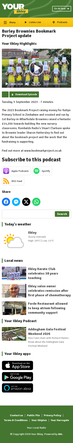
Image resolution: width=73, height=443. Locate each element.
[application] (36, 68)
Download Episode (26, 94)
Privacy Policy (52, 415)
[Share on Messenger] (16, 202)
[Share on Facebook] (6, 202)
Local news (13, 260)
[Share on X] (26, 202)
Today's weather (17, 224)
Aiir (60, 434)
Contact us (16, 415)
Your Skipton (39, 420)
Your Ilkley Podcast (20, 321)
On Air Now (60, 8)
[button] (36, 68)
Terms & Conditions (16, 420)
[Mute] (27, 84)
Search (62, 214)
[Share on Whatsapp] (36, 202)
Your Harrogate (60, 420)
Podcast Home (5, 94)
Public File (33, 415)
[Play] (7, 84)
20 (33, 84)
